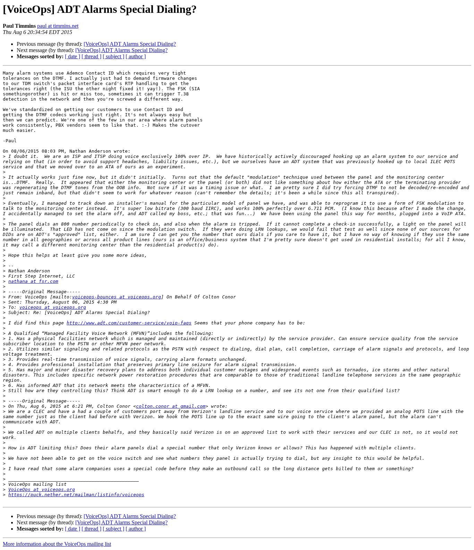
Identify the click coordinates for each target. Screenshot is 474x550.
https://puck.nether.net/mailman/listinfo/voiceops (76, 494)
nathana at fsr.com (33, 281)
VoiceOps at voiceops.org (41, 489)
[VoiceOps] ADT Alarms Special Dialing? (130, 44)
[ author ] (136, 56)
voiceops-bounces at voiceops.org (116, 296)
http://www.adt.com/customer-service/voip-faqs (129, 322)
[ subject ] (113, 56)
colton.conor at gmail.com (170, 406)
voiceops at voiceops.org (52, 307)
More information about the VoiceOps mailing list (57, 544)
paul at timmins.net (57, 26)
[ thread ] (91, 56)
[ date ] (72, 56)
